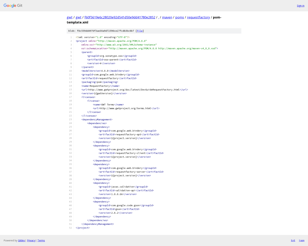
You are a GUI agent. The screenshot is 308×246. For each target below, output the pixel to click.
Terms (41, 240)
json (301, 240)
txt (293, 240)
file (140, 30)
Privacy (31, 240)
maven (167, 17)
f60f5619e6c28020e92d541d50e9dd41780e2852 (119, 17)
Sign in (300, 5)
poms (179, 17)
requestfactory (198, 17)
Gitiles (21, 240)
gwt (70, 17)
